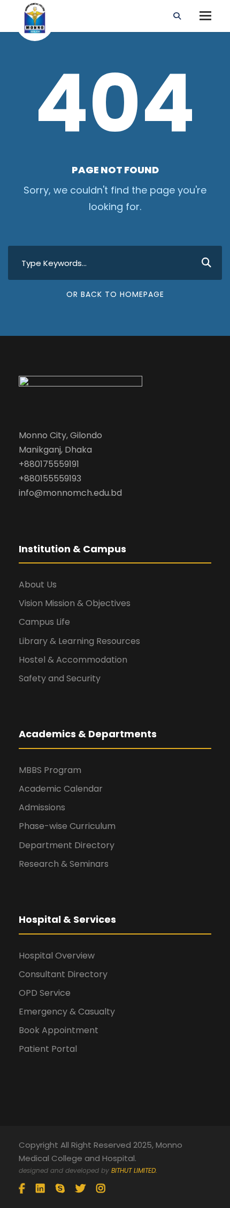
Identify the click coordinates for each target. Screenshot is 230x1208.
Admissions (42, 807)
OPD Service (45, 993)
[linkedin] (40, 1188)
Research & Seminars (64, 864)
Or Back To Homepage (115, 294)
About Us (38, 584)
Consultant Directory (63, 974)
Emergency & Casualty (67, 1011)
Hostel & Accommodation (73, 660)
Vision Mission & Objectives (75, 603)
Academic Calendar (61, 789)
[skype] (60, 1188)
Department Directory (66, 845)
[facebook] (22, 1188)
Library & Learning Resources (79, 641)
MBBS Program (50, 770)
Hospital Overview (57, 955)
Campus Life (44, 622)
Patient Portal (48, 1049)
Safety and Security (60, 678)
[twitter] (80, 1188)
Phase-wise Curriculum (67, 826)
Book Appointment (58, 1030)
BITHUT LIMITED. (134, 1170)
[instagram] (100, 1188)
